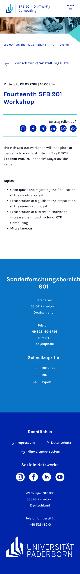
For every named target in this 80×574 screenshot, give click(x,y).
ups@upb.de (43, 344)
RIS (44, 375)
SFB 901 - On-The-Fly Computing (34, 8)
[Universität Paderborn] (40, 546)
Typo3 (46, 382)
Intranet (48, 368)
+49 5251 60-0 (40, 524)
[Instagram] (20, 477)
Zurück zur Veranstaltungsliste (42, 63)
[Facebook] (33, 477)
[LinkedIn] (46, 477)
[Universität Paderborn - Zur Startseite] (9, 8)
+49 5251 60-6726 (43, 331)
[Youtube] (59, 477)
